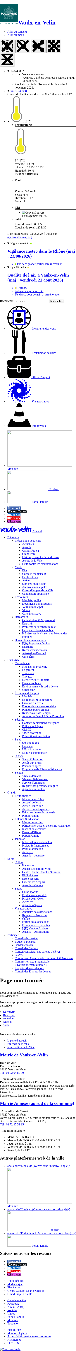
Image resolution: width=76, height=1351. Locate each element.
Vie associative (23, 908)
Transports (28, 673)
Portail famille (39, 501)
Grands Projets (30, 550)
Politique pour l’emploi (35, 709)
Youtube (15, 518)
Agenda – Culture (32, 885)
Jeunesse (20, 838)
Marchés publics (31, 600)
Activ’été (27, 852)
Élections (27, 646)
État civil (27, 623)
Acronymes (14, 1339)
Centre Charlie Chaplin (41, 872)
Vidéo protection (32, 732)
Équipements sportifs (34, 895)
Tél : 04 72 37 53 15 (12, 1124)
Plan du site (14, 1329)
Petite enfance (23, 795)
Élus (24, 570)
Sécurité (19, 719)
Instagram (15, 521)
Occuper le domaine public (37, 630)
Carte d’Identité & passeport (38, 620)
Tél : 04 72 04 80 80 (12, 1072)
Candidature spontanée (35, 593)
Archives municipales (34, 587)
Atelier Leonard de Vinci (36, 868)
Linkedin (15, 514)
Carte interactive (31, 613)
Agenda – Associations (35, 931)
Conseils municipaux (34, 573)
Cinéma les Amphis (33, 882)
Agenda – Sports (32, 905)
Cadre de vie (22, 663)
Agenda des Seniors (33, 789)
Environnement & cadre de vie (40, 686)
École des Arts (30, 878)
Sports (18, 888)
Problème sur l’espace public (39, 626)
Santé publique (30, 742)
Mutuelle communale (34, 752)
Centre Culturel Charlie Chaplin (25, 1290)
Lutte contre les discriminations (40, 563)
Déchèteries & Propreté (35, 679)
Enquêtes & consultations (29, 968)
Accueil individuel (33, 805)
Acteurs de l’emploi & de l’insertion (43, 716)
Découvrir (13, 537)
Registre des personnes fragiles (40, 785)
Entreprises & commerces (37, 699)
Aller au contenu (17, 31)
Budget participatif (25, 941)
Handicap (27, 746)
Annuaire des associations (37, 911)
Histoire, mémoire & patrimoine (40, 557)
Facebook (15, 508)
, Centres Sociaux (35, 928)
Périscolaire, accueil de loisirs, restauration (46, 825)
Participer (12, 935)
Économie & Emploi (27, 693)
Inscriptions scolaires (34, 829)
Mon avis (12, 1320)
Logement (28, 669)
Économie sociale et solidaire (39, 706)
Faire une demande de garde (38, 812)
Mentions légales (17, 1333)
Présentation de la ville (28, 540)
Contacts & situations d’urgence (40, 722)
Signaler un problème (34, 666)
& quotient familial (36, 643)
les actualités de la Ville (20, 1047)
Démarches (21, 616)
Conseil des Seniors (26, 948)
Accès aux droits (32, 762)
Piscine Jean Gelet (32, 898)
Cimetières (28, 656)
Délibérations (30, 577)
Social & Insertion (32, 759)
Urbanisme (28, 689)
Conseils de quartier (26, 938)
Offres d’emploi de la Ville (37, 590)
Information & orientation (37, 842)
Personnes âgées (31, 766)
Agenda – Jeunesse (33, 855)
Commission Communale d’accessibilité (44, 958)
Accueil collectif (31, 802)
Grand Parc (28, 553)
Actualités (28, 544)
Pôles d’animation (32, 848)
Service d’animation (33, 782)
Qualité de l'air (19, 267)
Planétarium (29, 865)
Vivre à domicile (31, 775)
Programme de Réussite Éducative (42, 769)
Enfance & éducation (27, 819)
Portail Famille (30, 815)
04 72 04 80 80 (19, 90)
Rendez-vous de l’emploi (36, 713)
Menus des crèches (33, 799)
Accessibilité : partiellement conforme (29, 1336)
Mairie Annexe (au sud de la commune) (37, 1103)
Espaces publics (31, 683)
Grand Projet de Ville (19, 1294)
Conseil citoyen (24, 945)
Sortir (10, 858)
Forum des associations (35, 921)
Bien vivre (13, 660)
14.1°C (26, 121)
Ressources (21, 597)
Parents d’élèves (31, 832)
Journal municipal (32, 606)
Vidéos (26, 610)
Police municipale (32, 726)
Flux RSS (13, 1343)
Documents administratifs (37, 603)
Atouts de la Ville (32, 560)
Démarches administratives (30, 640)
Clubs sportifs (30, 891)
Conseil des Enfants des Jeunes (33, 971)
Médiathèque (15, 1284)
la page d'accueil (17, 1040)
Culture (19, 862)
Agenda (26, 547)
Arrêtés (26, 580)
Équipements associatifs (36, 925)
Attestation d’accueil (34, 653)
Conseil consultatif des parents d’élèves (37, 951)
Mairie (18, 567)
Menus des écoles (32, 822)
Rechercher (6, 300)
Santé (18, 739)
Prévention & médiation (36, 736)
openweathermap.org (19, 237)
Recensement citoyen (34, 650)
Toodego (53, 489)
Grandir (11, 792)
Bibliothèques (30, 875)
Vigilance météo (20, 243)
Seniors (19, 772)
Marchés (27, 696)
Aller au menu (15, 34)
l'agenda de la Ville (18, 1043)
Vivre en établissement (35, 779)
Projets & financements (35, 845)
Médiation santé (31, 749)
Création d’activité (33, 703)
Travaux (27, 676)
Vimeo (11, 1313)
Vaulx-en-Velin (37, 22)
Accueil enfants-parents (35, 809)
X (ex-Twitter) (18, 511)
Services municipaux (34, 583)
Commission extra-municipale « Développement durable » (32, 963)
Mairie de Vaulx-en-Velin (24, 1055)
